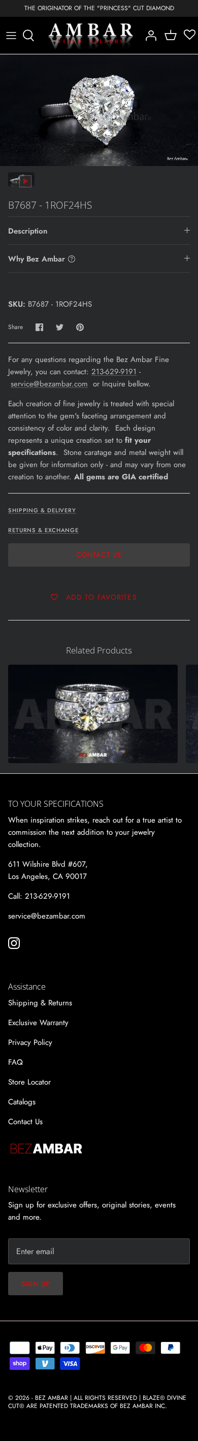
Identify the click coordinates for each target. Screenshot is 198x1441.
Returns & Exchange (43, 530)
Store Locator (29, 1082)
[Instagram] (14, 943)
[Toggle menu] (11, 35)
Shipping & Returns (40, 1002)
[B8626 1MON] (93, 714)
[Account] (148, 35)
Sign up (35, 1284)
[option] (99, 110)
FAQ (15, 1062)
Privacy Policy (30, 1042)
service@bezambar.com (49, 383)
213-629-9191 (114, 371)
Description (27, 231)
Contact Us (99, 555)
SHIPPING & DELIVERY (42, 510)
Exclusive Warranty (38, 1022)
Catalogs (22, 1101)
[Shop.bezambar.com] (91, 35)
